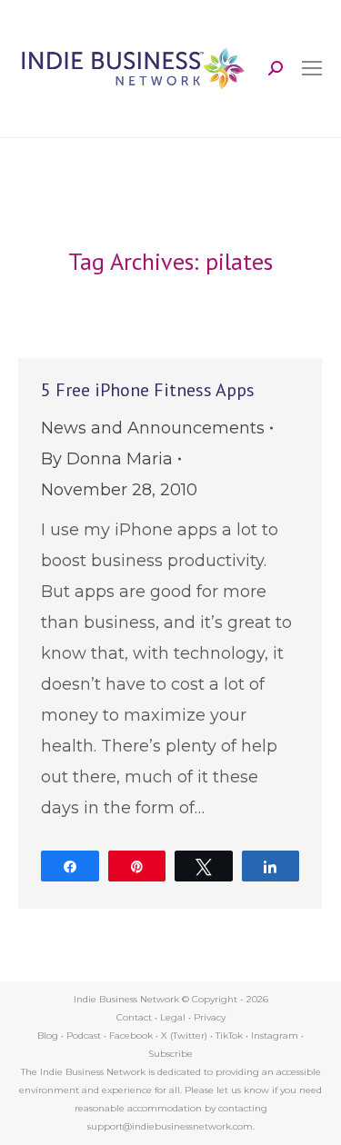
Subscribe (170, 1054)
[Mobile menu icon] (312, 68)
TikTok (229, 1035)
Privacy (210, 1017)
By (107, 459)
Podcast (83, 1035)
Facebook (131, 1035)
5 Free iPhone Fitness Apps (148, 390)
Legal (173, 1017)
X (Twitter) (185, 1035)
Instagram (274, 1035)
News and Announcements (153, 428)
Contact (134, 1017)
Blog (47, 1035)
